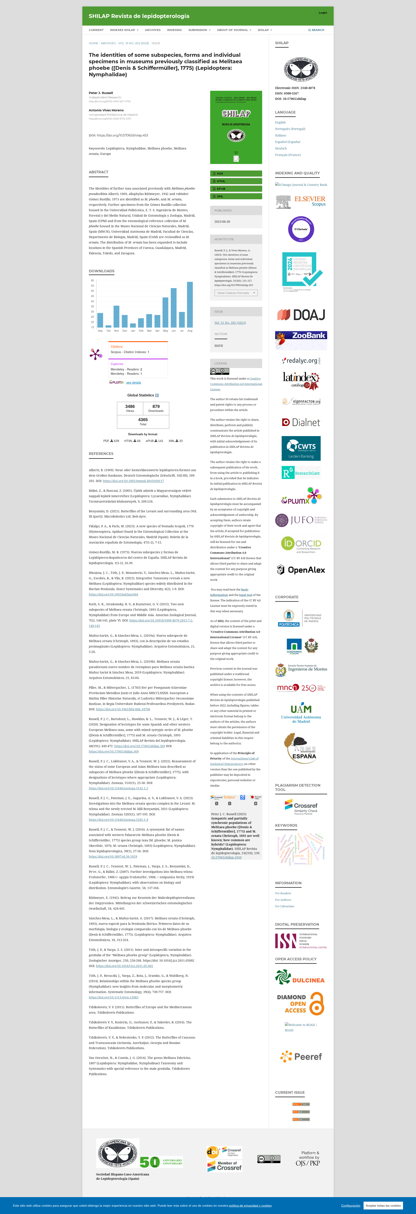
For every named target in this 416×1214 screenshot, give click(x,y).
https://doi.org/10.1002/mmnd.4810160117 (133, 481)
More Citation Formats (233, 293)
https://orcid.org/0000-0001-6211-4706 (109, 101)
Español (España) (287, 142)
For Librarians (284, 906)
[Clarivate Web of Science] (301, 228)
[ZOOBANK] (301, 339)
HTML (220, 181)
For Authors (283, 900)
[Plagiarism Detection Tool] (301, 806)
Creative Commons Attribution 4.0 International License (236, 384)
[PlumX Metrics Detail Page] (95, 354)
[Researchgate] (301, 471)
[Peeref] (301, 1055)
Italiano (280, 135)
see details (133, 382)
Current (96, 30)
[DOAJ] (301, 314)
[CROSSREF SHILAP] (224, 1171)
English (280, 122)
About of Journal (233, 30)
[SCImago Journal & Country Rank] (301, 184)
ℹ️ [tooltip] (157, 395)
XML (219, 196)
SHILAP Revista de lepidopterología (139, 16)
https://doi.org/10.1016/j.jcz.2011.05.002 (124, 966)
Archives (153, 30)
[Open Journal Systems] (308, 1166)
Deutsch (281, 148)
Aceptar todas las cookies (383, 1205)
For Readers (283, 893)
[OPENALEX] (301, 569)
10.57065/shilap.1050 (226, 857)
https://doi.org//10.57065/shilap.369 (139, 746)
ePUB (220, 188)
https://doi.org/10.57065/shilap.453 (122, 135)
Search (317, 30)
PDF (219, 173)
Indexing (174, 30)
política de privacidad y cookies (250, 1205)
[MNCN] (301, 687)
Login (323, 12)
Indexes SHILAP (123, 30)
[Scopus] (301, 201)
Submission (198, 30)
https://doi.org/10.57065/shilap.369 (114, 751)
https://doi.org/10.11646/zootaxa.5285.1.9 (118, 820)
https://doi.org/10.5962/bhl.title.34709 (123, 709)
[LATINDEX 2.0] (301, 380)
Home (93, 43)
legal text (245, 595)
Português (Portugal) (290, 129)
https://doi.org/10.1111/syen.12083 (113, 997)
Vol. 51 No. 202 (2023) (133, 43)
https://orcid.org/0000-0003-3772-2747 (110, 119)
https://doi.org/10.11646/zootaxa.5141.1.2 (118, 788)
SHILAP (264, 30)
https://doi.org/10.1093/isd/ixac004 (113, 594)
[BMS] (301, 747)
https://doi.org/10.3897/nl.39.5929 (113, 856)
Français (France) (288, 155)
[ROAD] (301, 1027)
